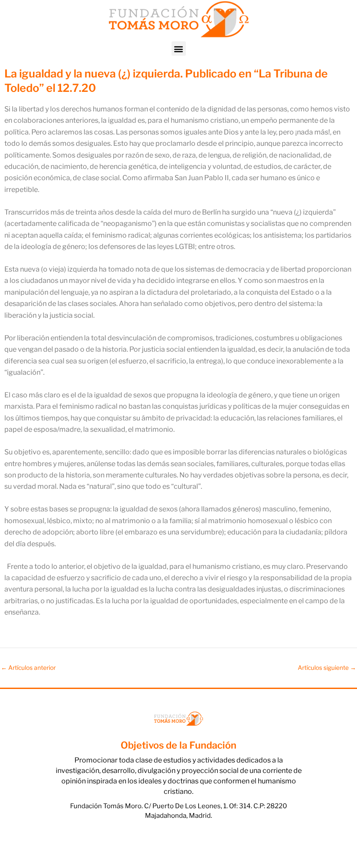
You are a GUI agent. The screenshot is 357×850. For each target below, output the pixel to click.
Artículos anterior (28, 668)
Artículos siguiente (327, 668)
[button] (179, 48)
